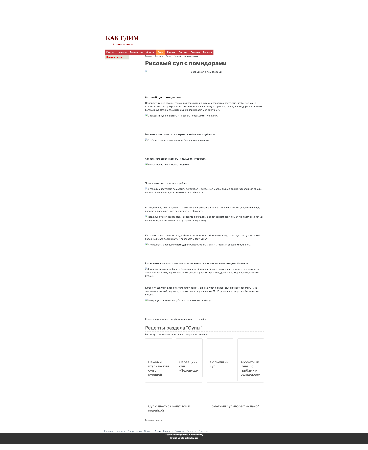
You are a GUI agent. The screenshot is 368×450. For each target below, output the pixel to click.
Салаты (150, 52)
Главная (110, 52)
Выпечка (207, 52)
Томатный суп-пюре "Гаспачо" (234, 406)
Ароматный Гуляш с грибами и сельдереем (250, 368)
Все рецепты (136, 52)
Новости (122, 52)
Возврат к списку (154, 420)
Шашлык (170, 52)
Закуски (183, 52)
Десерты (195, 52)
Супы (160, 52)
